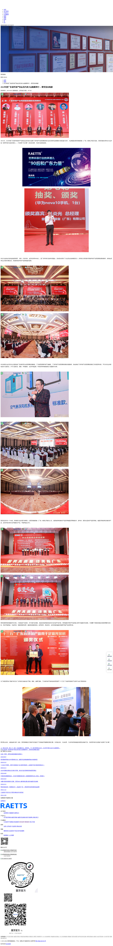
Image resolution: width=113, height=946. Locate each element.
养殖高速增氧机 (24, 936)
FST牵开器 (106, 936)
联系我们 (6, 835)
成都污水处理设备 (98, 936)
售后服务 (21, 830)
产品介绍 (16, 830)
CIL (43, 936)
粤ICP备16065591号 (40, 941)
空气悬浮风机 (7, 817)
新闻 (5, 16)
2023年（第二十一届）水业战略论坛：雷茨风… (15, 748)
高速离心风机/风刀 (33, 817)
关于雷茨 (6, 11)
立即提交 (3, 800)
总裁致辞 (11, 813)
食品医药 (16, 821)
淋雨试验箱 (90, 936)
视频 (5, 17)
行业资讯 (14, 826)
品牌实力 (16, 813)
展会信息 (19, 826)
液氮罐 (69, 936)
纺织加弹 (21, 821)
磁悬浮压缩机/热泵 (23, 817)
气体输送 (11, 821)
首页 (5, 9)
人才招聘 (11, 835)
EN (4, 22)
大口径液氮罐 (63, 936)
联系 (5, 19)
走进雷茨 (6, 813)
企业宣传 (11, 830)
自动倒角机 (47, 936)
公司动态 (8, 826)
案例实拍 (6, 830)
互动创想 (8, 944)
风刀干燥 (32, 821)
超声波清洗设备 (82, 936)
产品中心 (6, 13)
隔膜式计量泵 (33, 936)
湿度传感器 (74, 936)
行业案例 (6, 14)
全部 (5, 826)
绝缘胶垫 (39, 936)
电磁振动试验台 (55, 936)
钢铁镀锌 (27, 821)
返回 (38, 749)
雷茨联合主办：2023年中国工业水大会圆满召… (45, 748)
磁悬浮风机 (14, 817)
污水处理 (6, 821)
